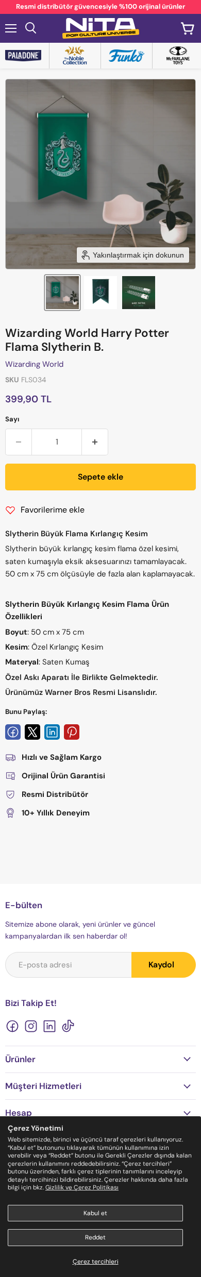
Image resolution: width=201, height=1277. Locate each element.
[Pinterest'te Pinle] (71, 732)
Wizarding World (34, 364)
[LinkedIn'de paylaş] (52, 732)
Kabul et (95, 1213)
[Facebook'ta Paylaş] (13, 732)
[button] (62, 292)
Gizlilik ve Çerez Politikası (82, 1187)
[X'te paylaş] (32, 732)
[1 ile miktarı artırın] (95, 442)
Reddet (95, 1237)
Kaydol (161, 964)
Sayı (12, 419)
